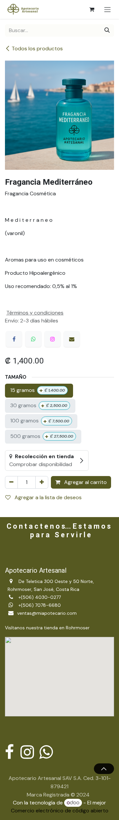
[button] (104, 768)
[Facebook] (14, 339)
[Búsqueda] (107, 30)
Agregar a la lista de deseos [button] (47, 497)
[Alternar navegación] (107, 9)
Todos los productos (37, 48)
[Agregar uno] (41, 482)
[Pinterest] (52, 339)
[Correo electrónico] (72, 339)
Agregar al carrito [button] (85, 482)
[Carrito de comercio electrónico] (91, 9)
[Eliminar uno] (11, 482)
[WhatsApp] (33, 339)
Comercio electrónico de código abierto (59, 810)
